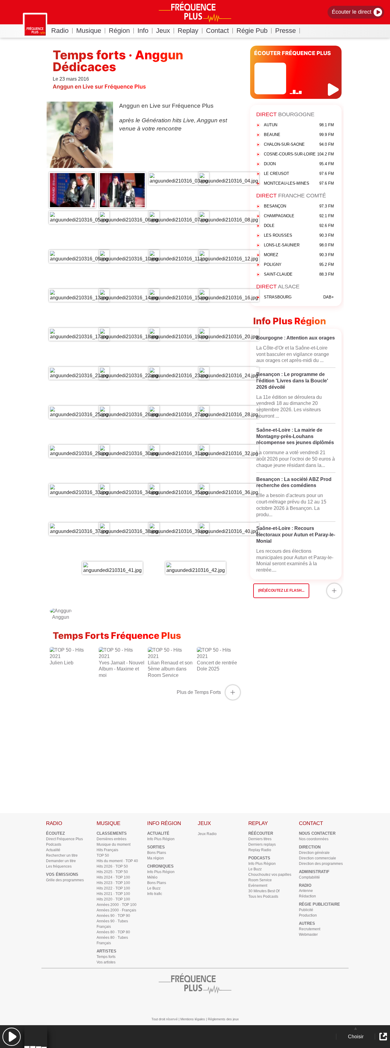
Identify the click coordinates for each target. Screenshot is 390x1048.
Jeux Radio (207, 834)
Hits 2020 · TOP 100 (113, 899)
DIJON (299, 164)
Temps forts (106, 957)
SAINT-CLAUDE (299, 274)
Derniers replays (262, 844)
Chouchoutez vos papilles (269, 874)
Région (119, 30)
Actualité (53, 850)
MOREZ (299, 254)
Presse (285, 30)
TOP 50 (103, 855)
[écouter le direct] (334, 89)
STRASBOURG (299, 297)
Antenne (306, 891)
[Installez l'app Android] (259, 1004)
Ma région (155, 858)
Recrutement (309, 929)
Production (308, 915)
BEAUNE (299, 134)
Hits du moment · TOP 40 (117, 861)
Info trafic (154, 894)
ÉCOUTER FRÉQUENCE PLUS (292, 53)
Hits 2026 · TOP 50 (112, 866)
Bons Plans (156, 853)
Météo (152, 877)
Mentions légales (192, 1019)
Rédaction (307, 896)
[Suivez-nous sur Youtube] (131, 1004)
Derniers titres (259, 839)
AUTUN (299, 125)
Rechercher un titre (62, 855)
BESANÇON (299, 206)
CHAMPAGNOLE (299, 216)
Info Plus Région (161, 839)
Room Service (260, 880)
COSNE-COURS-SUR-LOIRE (299, 154)
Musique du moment (113, 844)
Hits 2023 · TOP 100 (113, 883)
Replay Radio (259, 850)
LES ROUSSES (299, 235)
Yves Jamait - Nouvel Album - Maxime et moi (121, 669)
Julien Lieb (61, 662)
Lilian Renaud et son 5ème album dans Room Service (170, 669)
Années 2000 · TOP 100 (116, 905)
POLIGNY (299, 264)
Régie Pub (252, 30)
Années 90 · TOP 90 (113, 916)
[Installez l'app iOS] (240, 1004)
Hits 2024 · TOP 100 (113, 877)
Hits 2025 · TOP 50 (112, 872)
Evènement (257, 885)
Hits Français (107, 850)
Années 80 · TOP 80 (113, 932)
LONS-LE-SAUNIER (299, 245)
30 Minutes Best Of (263, 891)
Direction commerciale (317, 858)
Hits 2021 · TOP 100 (113, 894)
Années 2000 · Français (116, 910)
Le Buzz (154, 888)
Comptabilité (309, 877)
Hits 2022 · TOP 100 (113, 888)
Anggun (60, 617)
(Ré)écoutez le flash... (281, 590)
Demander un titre (61, 861)
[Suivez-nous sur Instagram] (149, 1004)
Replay (188, 30)
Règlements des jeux (223, 1019)
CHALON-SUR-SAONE (299, 144)
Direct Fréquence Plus (64, 839)
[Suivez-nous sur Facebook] (186, 1004)
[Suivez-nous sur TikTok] (167, 1004)
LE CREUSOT (299, 173)
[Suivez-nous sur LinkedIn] (222, 1004)
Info (142, 30)
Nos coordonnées (313, 839)
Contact (217, 30)
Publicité (306, 910)
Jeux (163, 30)
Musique (88, 30)
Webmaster (308, 934)
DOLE (299, 225)
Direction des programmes (321, 864)
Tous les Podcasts (263, 896)
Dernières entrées (111, 839)
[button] (11, 1036)
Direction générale (314, 853)
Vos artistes (106, 962)
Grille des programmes (65, 880)
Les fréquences (59, 866)
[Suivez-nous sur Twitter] (204, 1004)
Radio (60, 30)
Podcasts (53, 844)
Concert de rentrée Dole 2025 (217, 666)
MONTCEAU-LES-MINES (299, 183)
